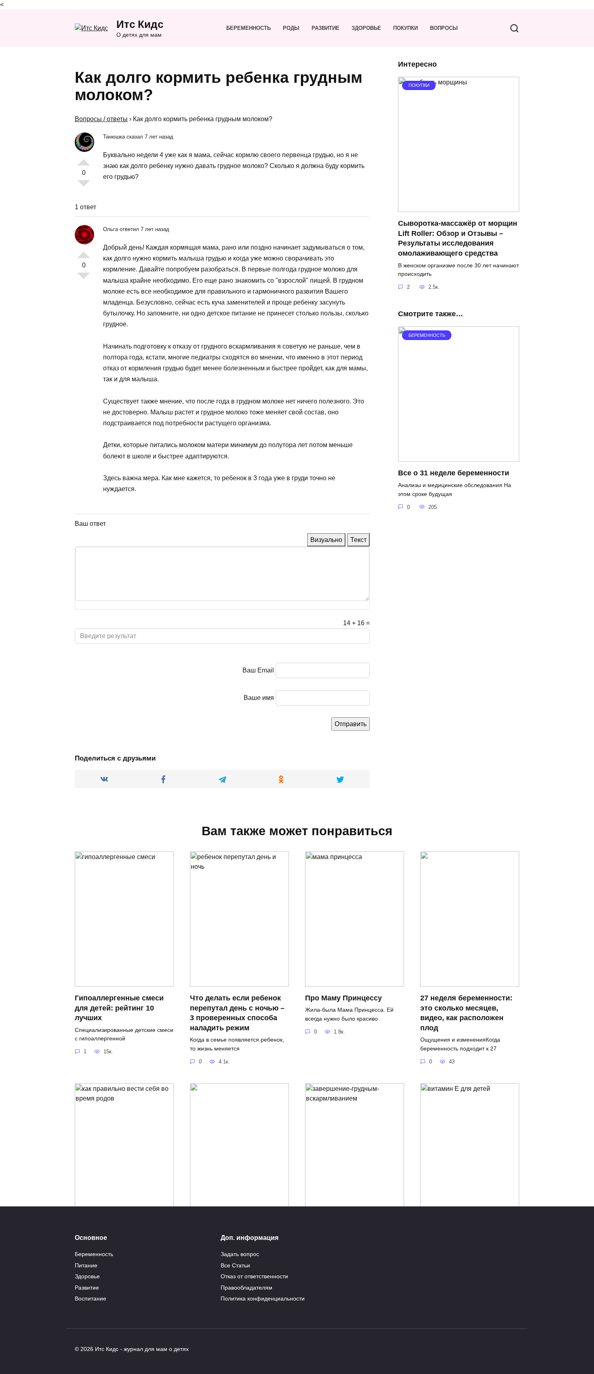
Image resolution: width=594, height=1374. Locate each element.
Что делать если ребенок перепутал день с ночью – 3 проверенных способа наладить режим (237, 1013)
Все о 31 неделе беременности (453, 473)
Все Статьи (235, 1265)
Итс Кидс (139, 24)
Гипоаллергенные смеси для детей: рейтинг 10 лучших (119, 1008)
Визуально (326, 539)
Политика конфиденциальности (263, 1298)
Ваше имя (259, 697)
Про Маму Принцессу (343, 998)
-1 (83, 186)
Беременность (248, 28)
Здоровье (366, 28)
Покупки (405, 28)
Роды (291, 28)
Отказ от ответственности (254, 1276)
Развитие (325, 28)
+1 (83, 159)
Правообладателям (246, 1287)
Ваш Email (258, 670)
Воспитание (90, 1298)
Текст (358, 539)
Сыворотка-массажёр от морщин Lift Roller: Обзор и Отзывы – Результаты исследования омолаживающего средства (457, 238)
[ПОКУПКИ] (458, 207)
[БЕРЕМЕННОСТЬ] (458, 456)
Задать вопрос (240, 1254)
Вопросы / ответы (101, 119)
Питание (86, 1265)
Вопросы (444, 28)
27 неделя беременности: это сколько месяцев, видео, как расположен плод (466, 1013)
